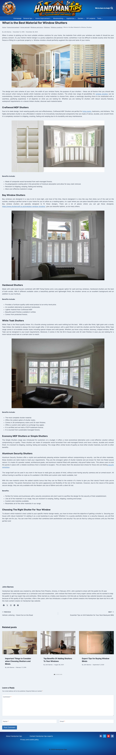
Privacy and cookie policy (29, 740)
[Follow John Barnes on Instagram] (10, 605)
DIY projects (91, 18)
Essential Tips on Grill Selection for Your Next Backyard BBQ (92, 613)
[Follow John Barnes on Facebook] (3, 605)
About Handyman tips (14, 736)
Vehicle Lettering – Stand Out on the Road (17, 613)
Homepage (17, 18)
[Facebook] (100, 736)
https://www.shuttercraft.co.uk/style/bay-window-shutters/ (23, 206)
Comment (7, 697)
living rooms (87, 111)
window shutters (102, 94)
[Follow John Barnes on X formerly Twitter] (7, 605)
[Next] (110, 652)
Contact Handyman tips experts (41, 736)
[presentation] (19, 642)
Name (6, 721)
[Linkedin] (112, 736)
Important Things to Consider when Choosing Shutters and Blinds (18, 661)
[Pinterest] (108, 736)
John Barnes (10, 667)
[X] (104, 736)
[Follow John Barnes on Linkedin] (14, 605)
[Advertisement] (56, 552)
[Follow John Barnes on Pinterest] (17, 605)
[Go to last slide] (5, 652)
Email (62, 721)
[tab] (54, 674)
